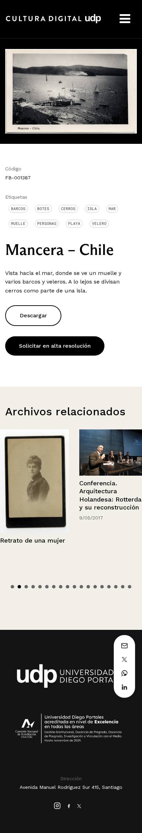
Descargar (33, 315)
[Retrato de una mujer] (34, 481)
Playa (74, 223)
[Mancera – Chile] (71, 91)
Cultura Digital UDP (53, 22)
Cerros (68, 208)
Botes (43, 208)
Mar (112, 208)
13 (95, 586)
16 (116, 586)
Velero (99, 223)
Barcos (18, 208)
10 (74, 586)
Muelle (18, 223)
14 (102, 586)
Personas (47, 223)
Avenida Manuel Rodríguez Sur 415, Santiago (71, 787)
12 (88, 586)
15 (109, 586)
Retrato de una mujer (32, 540)
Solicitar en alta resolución (55, 346)
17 (122, 586)
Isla (92, 208)
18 (129, 586)
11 (81, 586)
